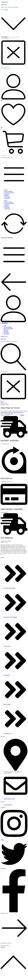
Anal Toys (6, 194)
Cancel (2, 401)
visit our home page (18, 412)
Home (5, 190)
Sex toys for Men (8, 191)
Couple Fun (7, 198)
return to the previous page (7, 412)
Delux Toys (4, 4)
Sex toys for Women (9, 192)
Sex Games (7, 196)
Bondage (6, 195)
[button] (3, 947)
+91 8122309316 (6, 69)
